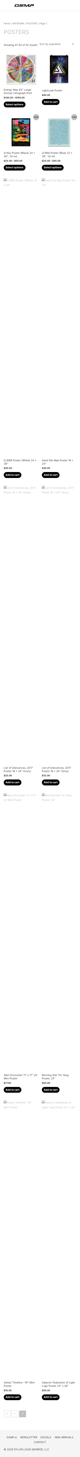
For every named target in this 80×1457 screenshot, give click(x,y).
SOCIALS (45, 1437)
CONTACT (40, 1442)
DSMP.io (12, 1437)
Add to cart (50, 101)
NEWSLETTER (28, 1437)
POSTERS (31, 23)
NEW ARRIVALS (64, 1437)
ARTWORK (18, 23)
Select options (14, 104)
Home (7, 23)
